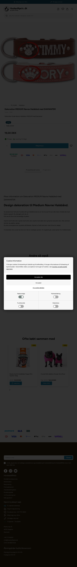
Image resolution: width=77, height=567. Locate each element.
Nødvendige (21, 294)
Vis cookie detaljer (38, 288)
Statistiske (56, 303)
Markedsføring (55, 294)
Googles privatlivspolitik (59, 267)
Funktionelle (21, 303)
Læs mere (9, 269)
